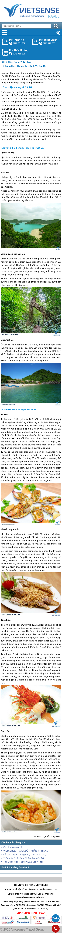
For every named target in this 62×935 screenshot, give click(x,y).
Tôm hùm (6, 620)
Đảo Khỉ (5, 172)
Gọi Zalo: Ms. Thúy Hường (5, 52)
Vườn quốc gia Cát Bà (13, 254)
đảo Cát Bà (13, 92)
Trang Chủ (31, 10)
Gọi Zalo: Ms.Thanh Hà (5, 41)
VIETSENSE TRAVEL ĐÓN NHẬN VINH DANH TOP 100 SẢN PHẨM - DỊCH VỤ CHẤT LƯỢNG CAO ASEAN (26, 850)
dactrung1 (10, 53)
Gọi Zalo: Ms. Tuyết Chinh (35, 41)
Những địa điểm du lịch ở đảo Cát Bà (23, 148)
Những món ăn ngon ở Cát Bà (20, 409)
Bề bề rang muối (10, 529)
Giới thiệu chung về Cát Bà (17, 87)
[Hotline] (56, 929)
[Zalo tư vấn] (56, 918)
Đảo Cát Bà (36, 132)
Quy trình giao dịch (12, 847)
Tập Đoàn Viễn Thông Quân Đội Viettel (23, 861)
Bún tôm (5, 731)
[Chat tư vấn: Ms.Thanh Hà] (10, 43)
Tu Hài (4, 414)
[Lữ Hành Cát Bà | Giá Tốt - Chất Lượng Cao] (3, 62)
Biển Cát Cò (7, 340)
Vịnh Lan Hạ (7, 152)
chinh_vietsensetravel (40, 43)
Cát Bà (4, 105)
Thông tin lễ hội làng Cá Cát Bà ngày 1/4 (23, 858)
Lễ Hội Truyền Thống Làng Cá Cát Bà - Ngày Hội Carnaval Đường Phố (26, 854)
